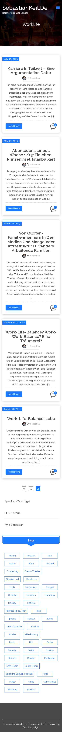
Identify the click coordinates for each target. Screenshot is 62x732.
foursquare (31, 587)
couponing (12, 571)
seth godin (12, 666)
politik (31, 650)
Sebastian (35, 78)
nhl (31, 642)
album (12, 555)
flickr (12, 587)
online (49, 642)
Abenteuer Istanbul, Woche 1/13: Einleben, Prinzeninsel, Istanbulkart (31, 155)
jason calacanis (14, 626)
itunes (50, 618)
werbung (12, 689)
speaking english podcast (19, 674)
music (12, 642)
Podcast (12, 650)
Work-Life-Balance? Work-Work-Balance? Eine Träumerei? (31, 336)
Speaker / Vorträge (17, 501)
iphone (12, 618)
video (31, 681)
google (50, 587)
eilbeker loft (12, 579)
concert (50, 563)
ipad (39, 611)
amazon (31, 555)
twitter (12, 681)
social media (31, 666)
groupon (31, 595)
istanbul (31, 618)
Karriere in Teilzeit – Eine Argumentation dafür (31, 70)
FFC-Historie (13, 513)
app (50, 555)
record (12, 658)
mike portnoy (31, 634)
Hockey (12, 603)
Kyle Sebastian (14, 524)
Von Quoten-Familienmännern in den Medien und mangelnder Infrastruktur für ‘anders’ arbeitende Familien (31, 242)
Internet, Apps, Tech (16, 611)
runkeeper (49, 658)
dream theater (32, 571)
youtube (31, 689)
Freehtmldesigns (31, 727)
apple (12, 563)
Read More (14, 126)
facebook (31, 579)
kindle (12, 634)
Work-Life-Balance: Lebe (31, 418)
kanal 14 (35, 626)
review (31, 658)
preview (50, 650)
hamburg (50, 595)
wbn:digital (50, 681)
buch (31, 563)
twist (45, 674)
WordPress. (22, 724)
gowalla (12, 595)
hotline (31, 603)
